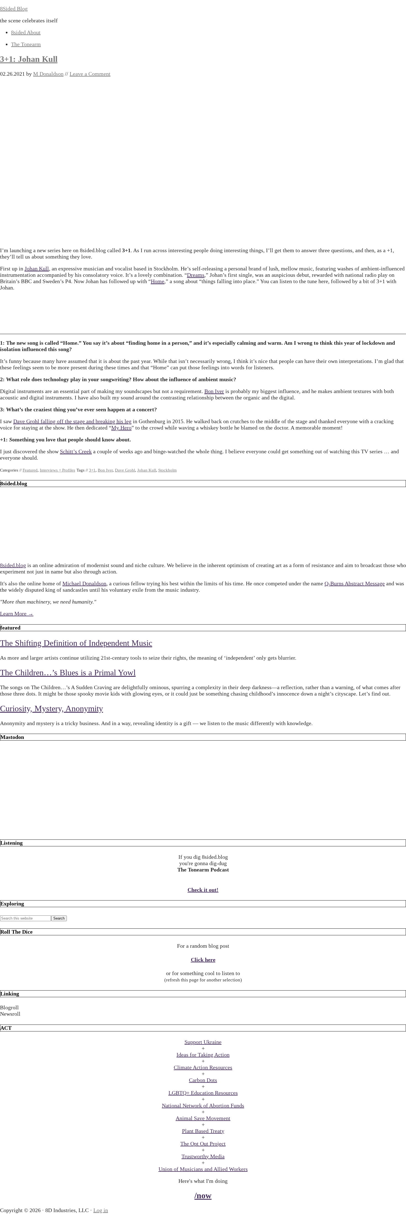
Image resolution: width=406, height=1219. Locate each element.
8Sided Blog (14, 9)
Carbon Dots (203, 1080)
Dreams (195, 275)
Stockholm (167, 470)
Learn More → (16, 613)
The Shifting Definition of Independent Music (76, 642)
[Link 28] (203, 829)
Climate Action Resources (203, 1067)
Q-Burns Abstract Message (355, 583)
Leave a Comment (90, 74)
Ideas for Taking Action (203, 1055)
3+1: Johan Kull (28, 59)
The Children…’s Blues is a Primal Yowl (68, 672)
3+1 (92, 470)
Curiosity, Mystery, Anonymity (51, 708)
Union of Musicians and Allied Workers (203, 1169)
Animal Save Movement (203, 1118)
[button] (203, 1007)
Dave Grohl (125, 470)
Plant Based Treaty (203, 1131)
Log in (100, 1210)
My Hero (121, 428)
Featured (30, 470)
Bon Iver (214, 391)
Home (157, 281)
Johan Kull (37, 268)
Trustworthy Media (203, 1156)
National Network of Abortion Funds (203, 1105)
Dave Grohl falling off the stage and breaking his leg (72, 421)
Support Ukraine (203, 1042)
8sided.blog (13, 565)
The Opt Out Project (203, 1144)
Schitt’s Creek (76, 451)
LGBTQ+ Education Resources (203, 1093)
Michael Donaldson (84, 583)
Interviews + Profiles (57, 470)
